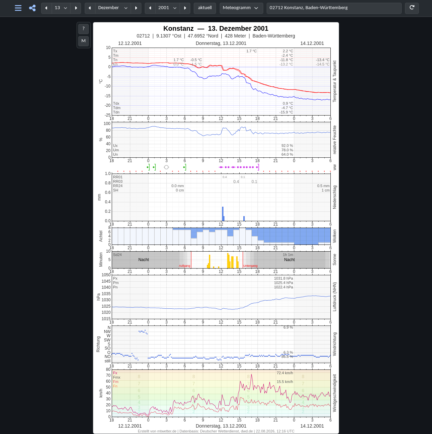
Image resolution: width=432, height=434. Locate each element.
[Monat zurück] (90, 8)
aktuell (205, 7)
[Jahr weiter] (185, 8)
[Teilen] (32, 8)
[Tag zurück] (46, 8)
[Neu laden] (412, 8)
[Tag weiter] (75, 8)
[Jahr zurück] (150, 8)
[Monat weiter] (136, 8)
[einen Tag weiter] (312, 233)
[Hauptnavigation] (18, 8)
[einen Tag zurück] (133, 233)
